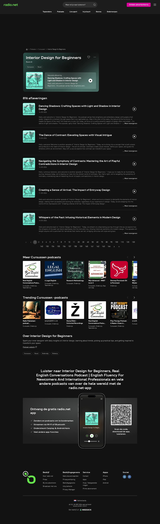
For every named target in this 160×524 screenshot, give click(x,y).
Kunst (39, 67)
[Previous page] (31, 242)
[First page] (26, 242)
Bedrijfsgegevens (69, 483)
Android (105, 483)
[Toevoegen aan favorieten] (89, 57)
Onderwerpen (112, 12)
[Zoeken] (94, 4)
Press (45, 479)
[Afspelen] (90, 80)
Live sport (73, 12)
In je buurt (86, 12)
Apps (84, 479)
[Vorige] (127, 256)
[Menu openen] (154, 4)
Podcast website (29, 347)
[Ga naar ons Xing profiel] (129, 477)
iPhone (105, 476)
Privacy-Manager (69, 489)
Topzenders (47, 12)
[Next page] (114, 247)
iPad (104, 479)
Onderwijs (45, 353)
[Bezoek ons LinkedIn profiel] (124, 477)
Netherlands (81, 500)
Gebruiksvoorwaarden (70, 476)
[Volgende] (134, 256)
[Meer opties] (94, 57)
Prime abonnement (90, 489)
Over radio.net (48, 476)
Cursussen (30, 67)
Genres (98, 12)
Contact (85, 476)
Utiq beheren (67, 486)
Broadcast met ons (50, 486)
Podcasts (60, 12)
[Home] (27, 49)
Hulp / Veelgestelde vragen (90, 484)
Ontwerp (55, 353)
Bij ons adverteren (49, 483)
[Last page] (119, 247)
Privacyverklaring (69, 479)
